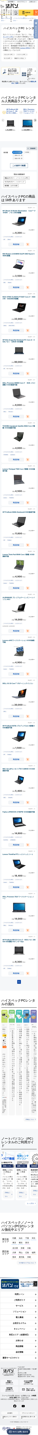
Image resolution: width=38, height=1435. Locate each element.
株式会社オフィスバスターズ (23, 1428)
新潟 (27, 1243)
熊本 (14, 1257)
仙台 (20, 1238)
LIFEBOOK (12, 840)
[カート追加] (28, 244)
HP (4, 239)
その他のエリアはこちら (26, 1263)
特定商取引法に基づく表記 (28, 1417)
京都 (22, 1248)
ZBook (9, 239)
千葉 (27, 1238)
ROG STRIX (11, 325)
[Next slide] (35, 120)
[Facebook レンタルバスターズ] (15, 1406)
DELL (5, 411)
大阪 (29, 1248)
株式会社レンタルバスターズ (21, 1421)
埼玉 (33, 1238)
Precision (11, 411)
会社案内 (9, 1413)
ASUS (5, 325)
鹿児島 (21, 1257)
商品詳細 (16, 244)
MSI (4, 282)
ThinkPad (11, 497)
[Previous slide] (3, 120)
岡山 (20, 1253)
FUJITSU (6, 840)
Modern (9, 282)
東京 (14, 1243)
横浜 (20, 1243)
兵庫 (14, 1253)
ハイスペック (18, 236)
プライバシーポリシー (28, 1413)
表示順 (5, 152)
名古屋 (15, 1248)
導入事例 (4, 13)
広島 (27, 1253)
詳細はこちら (30, 1119)
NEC (5, 797)
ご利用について (6, 13)
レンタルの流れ (1, 13)
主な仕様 (31, 230)
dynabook (13, 454)
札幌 (14, 1238)
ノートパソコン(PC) (8, 236)
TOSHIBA (6, 454)
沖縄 (29, 1257)
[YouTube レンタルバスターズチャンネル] (23, 1406)
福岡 (33, 1253)
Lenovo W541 (25, 48)
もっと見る (30, 1203)
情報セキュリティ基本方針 (10, 1417)
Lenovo (5, 497)
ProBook (9, 540)
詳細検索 (32, 148)
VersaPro (10, 797)
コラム (8, 12)
